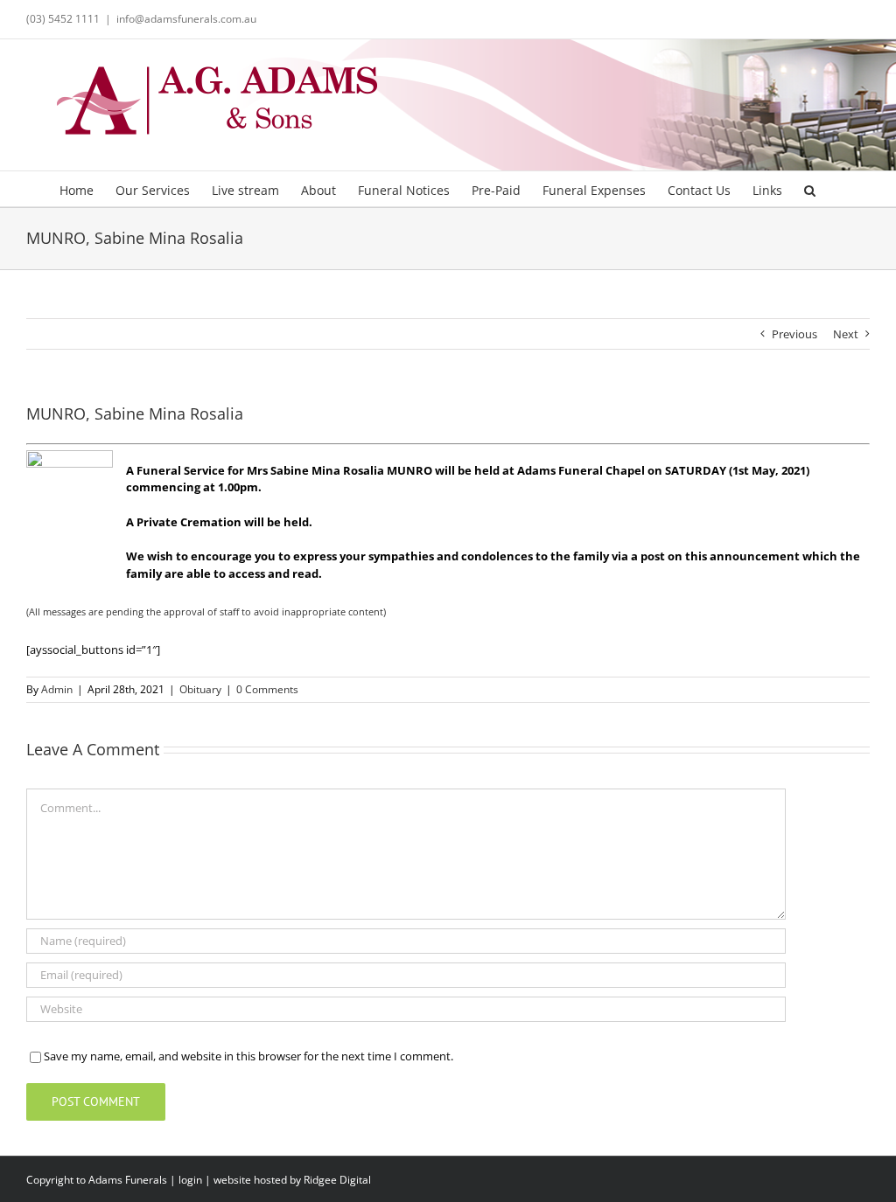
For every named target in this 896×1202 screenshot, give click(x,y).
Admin (57, 689)
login (190, 1179)
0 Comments (267, 689)
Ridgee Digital (337, 1179)
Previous (794, 334)
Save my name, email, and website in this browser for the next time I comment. (248, 1056)
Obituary (200, 689)
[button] (810, 188)
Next (845, 334)
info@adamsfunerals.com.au (186, 18)
